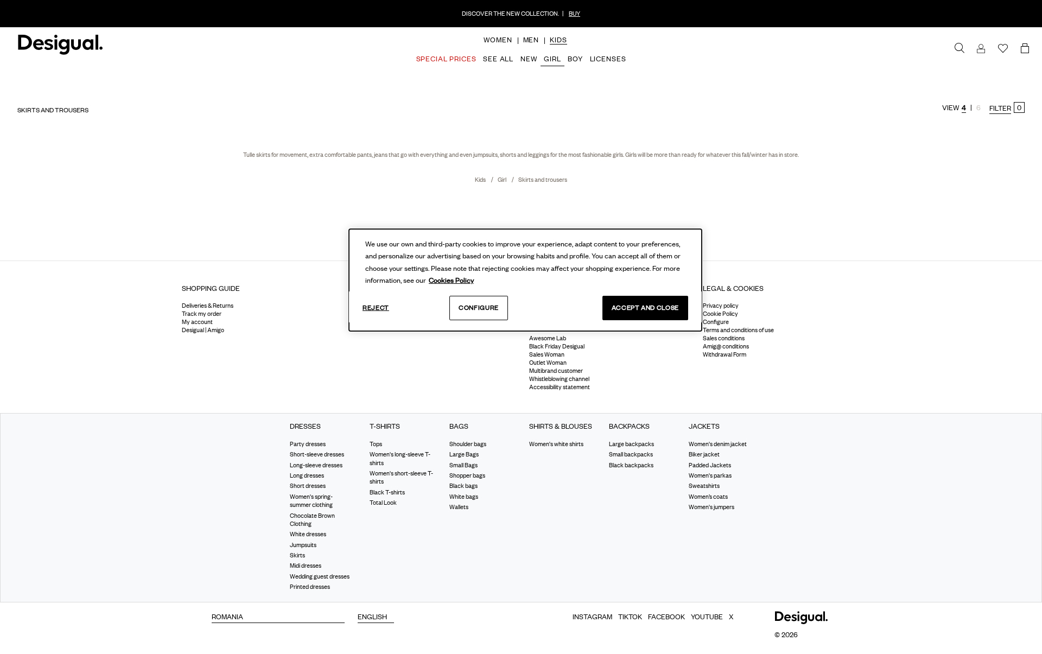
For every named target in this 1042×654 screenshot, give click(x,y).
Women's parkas (710, 475)
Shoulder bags (467, 444)
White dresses (308, 534)
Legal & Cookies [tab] (733, 288)
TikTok (630, 616)
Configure (479, 307)
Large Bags (464, 454)
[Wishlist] (1003, 48)
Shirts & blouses (560, 426)
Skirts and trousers (542, 179)
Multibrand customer (556, 370)
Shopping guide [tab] (211, 288)
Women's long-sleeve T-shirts (400, 458)
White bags (463, 496)
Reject (376, 307)
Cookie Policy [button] (720, 313)
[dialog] (525, 280)
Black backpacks (631, 464)
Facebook (666, 616)
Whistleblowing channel (559, 378)
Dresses (305, 426)
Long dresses (307, 475)
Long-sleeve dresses (316, 464)
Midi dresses (305, 565)
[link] (959, 48)
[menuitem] (497, 49)
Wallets (458, 507)
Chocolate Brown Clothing (312, 519)
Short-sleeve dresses (317, 454)
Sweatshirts (704, 485)
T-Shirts (385, 426)
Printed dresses (310, 586)
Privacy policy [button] (721, 305)
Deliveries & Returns (207, 305)
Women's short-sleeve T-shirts (401, 477)
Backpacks (629, 426)
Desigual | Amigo (203, 330)
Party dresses (308, 444)
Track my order (201, 313)
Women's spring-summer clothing (311, 500)
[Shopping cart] (1027, 48)
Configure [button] (716, 322)
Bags (458, 426)
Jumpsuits (303, 545)
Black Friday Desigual (556, 346)
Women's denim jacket (718, 444)
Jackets (704, 426)
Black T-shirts (387, 492)
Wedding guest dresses (320, 576)
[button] (497, 39)
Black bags (463, 485)
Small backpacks (631, 454)
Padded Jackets (710, 464)
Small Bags (463, 464)
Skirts (297, 555)
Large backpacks (631, 444)
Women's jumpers (711, 507)
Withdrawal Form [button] (724, 354)
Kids (481, 179)
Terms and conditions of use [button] (738, 330)
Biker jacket (704, 454)
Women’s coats (708, 496)
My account (197, 322)
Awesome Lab (547, 338)
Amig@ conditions (726, 346)
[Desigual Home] (58, 49)
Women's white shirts (556, 444)
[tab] (260, 292)
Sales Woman (546, 354)
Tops (376, 444)
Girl (502, 179)
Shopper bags (467, 475)
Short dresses (308, 485)
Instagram (592, 616)
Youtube (707, 616)
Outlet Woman (548, 362)
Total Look (383, 502)
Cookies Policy (451, 280)
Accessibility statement (559, 387)
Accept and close (645, 307)
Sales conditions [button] (724, 338)
